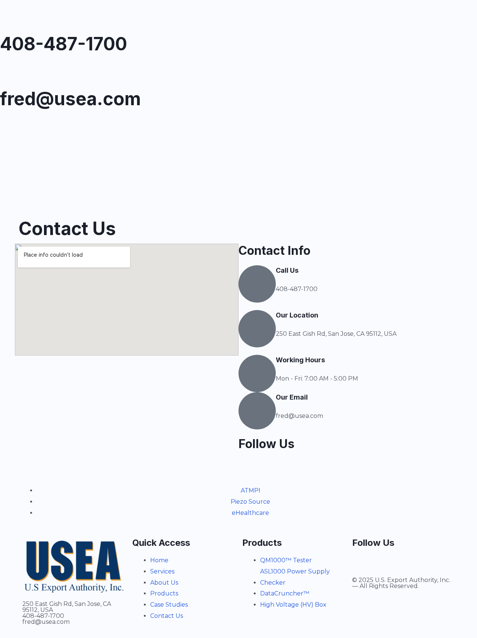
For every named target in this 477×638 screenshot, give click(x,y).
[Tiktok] (29, 130)
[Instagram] (9, 130)
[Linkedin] (69, 130)
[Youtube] (49, 130)
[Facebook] (89, 130)
